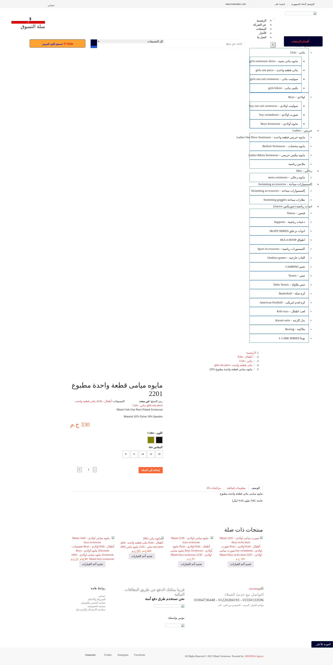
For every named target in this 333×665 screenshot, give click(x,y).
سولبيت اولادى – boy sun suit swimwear (274, 106)
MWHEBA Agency (254, 656)
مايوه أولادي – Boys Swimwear (279, 123)
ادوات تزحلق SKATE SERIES (287, 231)
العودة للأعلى (323, 644)
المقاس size (155, 447)
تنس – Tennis (296, 275)
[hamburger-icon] (274, 19)
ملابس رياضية (296, 164)
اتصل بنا (261, 37)
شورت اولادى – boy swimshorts (278, 114)
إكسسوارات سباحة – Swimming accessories (285, 184)
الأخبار (262, 33)
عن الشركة (259, 24)
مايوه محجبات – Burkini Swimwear (283, 146)
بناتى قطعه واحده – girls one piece (277, 70)
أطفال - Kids (245, 356)
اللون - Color (154, 432)
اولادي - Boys (237, 546)
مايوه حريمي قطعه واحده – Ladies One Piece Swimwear (277, 137)
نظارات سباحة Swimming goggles (284, 199)
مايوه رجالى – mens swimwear (286, 177)
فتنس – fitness (296, 213)
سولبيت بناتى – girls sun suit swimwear (274, 79)
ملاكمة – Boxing (295, 329)
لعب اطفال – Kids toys (291, 311)
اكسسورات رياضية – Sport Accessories (281, 249)
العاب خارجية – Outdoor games (286, 257)
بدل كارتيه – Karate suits (290, 320)
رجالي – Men (304, 170)
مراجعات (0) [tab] (214, 487)
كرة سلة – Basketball (292, 293)
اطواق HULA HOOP (292, 240)
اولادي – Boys (296, 97)
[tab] (256, 488)
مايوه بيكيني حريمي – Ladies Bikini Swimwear (277, 155)
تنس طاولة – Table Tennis (289, 284)
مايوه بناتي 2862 (129, 546)
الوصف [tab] (255, 487)
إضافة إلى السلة (150, 470)
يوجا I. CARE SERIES (292, 338)
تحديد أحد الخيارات (240, 564)
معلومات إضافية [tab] (236, 487)
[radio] (159, 440)
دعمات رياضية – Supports (289, 222)
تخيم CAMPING (295, 266)
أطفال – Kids (304, 45)
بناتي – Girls (297, 52)
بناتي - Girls (245, 360)
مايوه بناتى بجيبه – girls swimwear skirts (274, 61)
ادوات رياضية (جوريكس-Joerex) (292, 206)
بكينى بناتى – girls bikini (283, 88)
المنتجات (261, 28)
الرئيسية (261, 20)
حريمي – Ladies (302, 130)
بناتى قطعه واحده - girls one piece (233, 365)
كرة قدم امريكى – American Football (282, 302)
